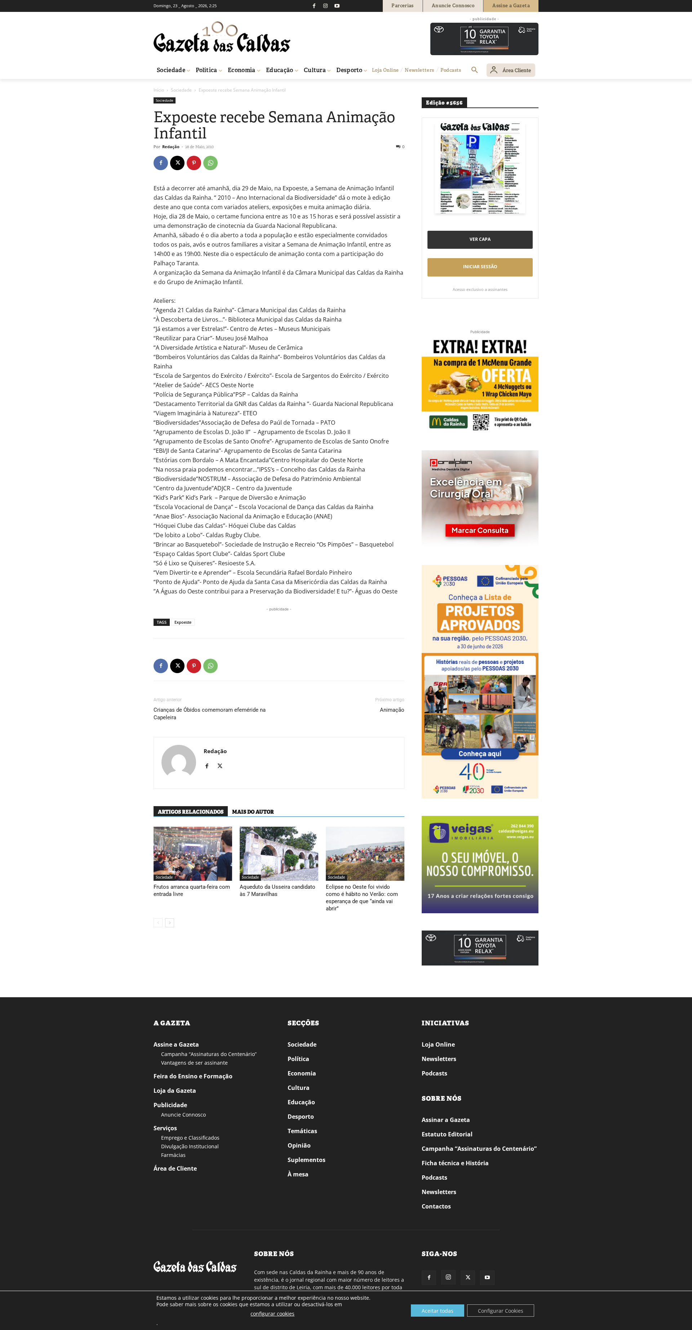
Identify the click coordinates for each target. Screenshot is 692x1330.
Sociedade (181, 90)
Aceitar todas (437, 1310)
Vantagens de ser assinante (194, 1062)
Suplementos (306, 1160)
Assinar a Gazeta (446, 1120)
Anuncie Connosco (183, 1114)
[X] (177, 163)
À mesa (298, 1174)
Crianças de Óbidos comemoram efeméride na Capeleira (210, 714)
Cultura (299, 1088)
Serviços (165, 1128)
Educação (301, 1102)
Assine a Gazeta (176, 1044)
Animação (392, 710)
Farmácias (173, 1155)
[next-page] (169, 922)
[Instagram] (325, 5)
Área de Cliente (175, 1168)
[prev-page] (158, 922)
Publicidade (170, 1105)
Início (159, 90)
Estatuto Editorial (447, 1134)
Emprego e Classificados (190, 1137)
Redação (170, 146)
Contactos (436, 1206)
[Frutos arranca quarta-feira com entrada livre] (193, 854)
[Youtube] (337, 5)
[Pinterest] (194, 163)
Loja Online (438, 1044)
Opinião (299, 1145)
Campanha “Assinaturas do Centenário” (209, 1054)
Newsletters (439, 1059)
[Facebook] (313, 5)
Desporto (301, 1117)
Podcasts (434, 1073)
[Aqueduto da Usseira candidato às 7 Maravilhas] (279, 854)
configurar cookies (272, 1313)
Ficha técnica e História (455, 1163)
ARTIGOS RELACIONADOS (190, 812)
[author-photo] (178, 763)
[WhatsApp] (210, 163)
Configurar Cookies (500, 1310)
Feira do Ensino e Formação (193, 1076)
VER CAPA (480, 239)
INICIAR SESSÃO (480, 267)
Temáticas (302, 1131)
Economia (302, 1073)
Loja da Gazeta (175, 1091)
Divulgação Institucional (190, 1146)
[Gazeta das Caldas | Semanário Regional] (222, 36)
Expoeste (182, 622)
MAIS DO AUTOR (253, 812)
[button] (474, 70)
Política (298, 1059)
